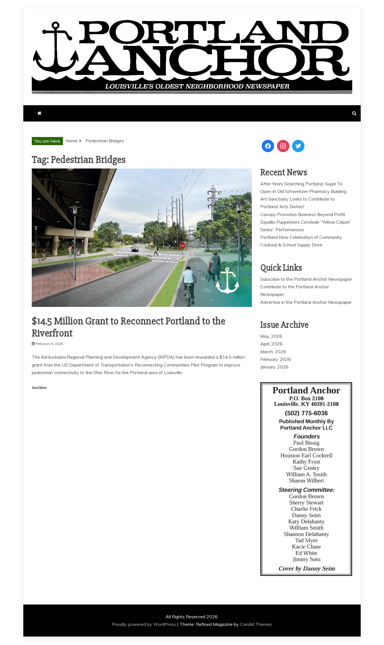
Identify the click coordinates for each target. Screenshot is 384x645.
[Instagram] (283, 146)
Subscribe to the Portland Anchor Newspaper (306, 279)
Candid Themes (256, 624)
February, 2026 (275, 359)
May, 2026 (271, 336)
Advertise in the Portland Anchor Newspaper (306, 302)
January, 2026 (274, 367)
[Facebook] (267, 146)
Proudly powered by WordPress (144, 624)
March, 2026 (273, 351)
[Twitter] (298, 146)
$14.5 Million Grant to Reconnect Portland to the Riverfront (128, 327)
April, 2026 (271, 344)
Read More (39, 388)
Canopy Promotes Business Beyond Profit (302, 214)
